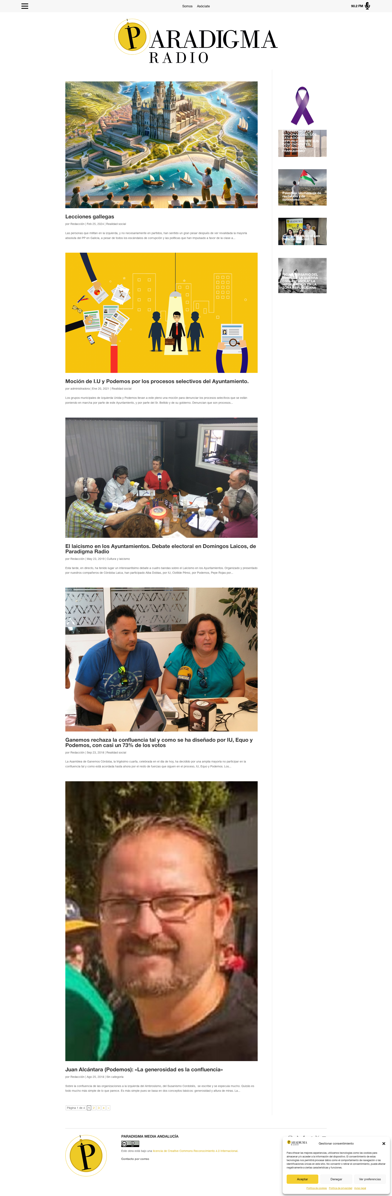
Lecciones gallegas (89, 217)
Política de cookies (316, 1188)
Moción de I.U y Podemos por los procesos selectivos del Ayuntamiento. (157, 381)
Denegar (336, 1179)
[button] (384, 1144)
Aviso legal (360, 1188)
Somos (187, 6)
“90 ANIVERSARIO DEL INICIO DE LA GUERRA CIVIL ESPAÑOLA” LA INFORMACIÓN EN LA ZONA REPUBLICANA (300, 281)
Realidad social (116, 224)
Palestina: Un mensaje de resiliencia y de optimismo (301, 196)
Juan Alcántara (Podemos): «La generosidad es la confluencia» (144, 1069)
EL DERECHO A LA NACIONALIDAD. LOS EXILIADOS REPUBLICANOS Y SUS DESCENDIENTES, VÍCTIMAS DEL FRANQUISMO (300, 141)
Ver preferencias (370, 1179)
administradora (80, 388)
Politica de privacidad (340, 1188)
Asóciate (203, 6)
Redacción (77, 224)
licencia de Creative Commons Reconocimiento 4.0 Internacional (195, 1151)
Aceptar (302, 1179)
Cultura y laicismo (118, 558)
